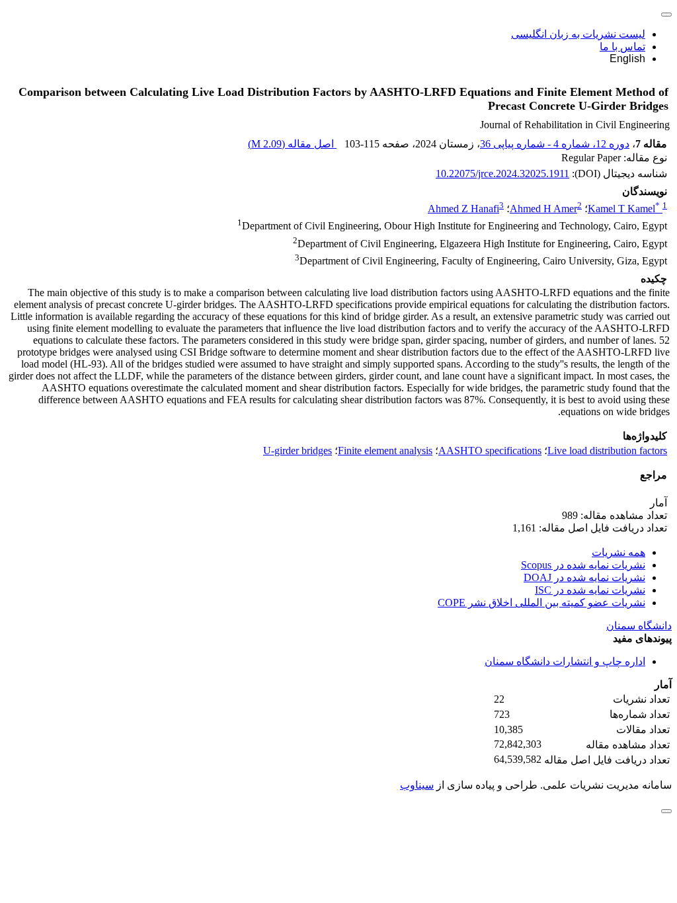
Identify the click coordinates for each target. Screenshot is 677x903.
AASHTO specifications (489, 450)
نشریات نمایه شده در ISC (590, 590)
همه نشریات (618, 552)
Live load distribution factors (607, 450)
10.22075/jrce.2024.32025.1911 (502, 173)
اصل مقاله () (292, 143)
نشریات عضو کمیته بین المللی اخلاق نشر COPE (541, 602)
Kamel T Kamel (624, 208)
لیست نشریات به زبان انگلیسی (578, 34)
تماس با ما (622, 46)
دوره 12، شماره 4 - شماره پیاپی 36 (554, 143)
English (627, 58)
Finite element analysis (385, 450)
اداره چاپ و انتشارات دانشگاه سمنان (565, 661)
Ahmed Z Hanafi (463, 208)
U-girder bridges (297, 450)
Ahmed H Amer (543, 208)
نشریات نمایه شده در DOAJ (584, 577)
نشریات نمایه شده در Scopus (583, 564)
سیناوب (417, 785)
